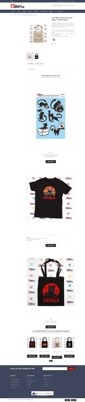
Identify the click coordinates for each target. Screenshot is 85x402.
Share (55, 43)
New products (13, 386)
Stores (29, 386)
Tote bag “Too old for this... (57, 352)
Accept (67, 400)
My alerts (46, 386)
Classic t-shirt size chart (15, 379)
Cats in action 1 (51, 152)
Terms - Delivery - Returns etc (33, 380)
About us (29, 379)
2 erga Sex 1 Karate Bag (44, 351)
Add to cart (51, 161)
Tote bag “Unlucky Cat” (69, 351)
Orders (45, 380)
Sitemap (29, 384)
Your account (47, 375)
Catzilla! (50, 235)
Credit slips (46, 382)
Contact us (30, 382)
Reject (73, 400)
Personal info (46, 379)
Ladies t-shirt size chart (15, 382)
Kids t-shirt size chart (15, 380)
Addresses (46, 384)
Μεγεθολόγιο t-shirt (14, 384)
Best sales (13, 387)
